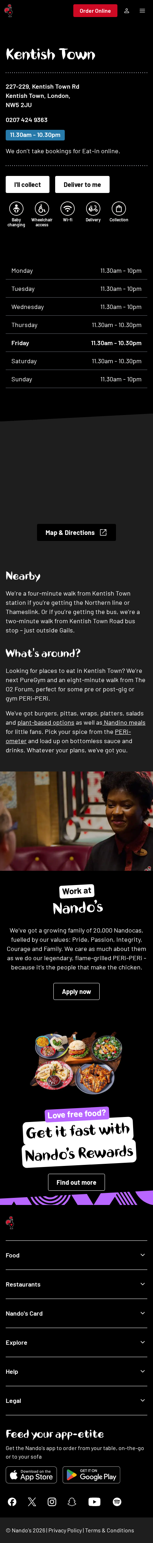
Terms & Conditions (109, 1530)
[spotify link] (117, 1502)
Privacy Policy (65, 1530)
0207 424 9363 (27, 119)
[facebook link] (12, 1502)
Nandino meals (124, 722)
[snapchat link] (71, 1502)
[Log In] (126, 10)
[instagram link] (52, 1502)
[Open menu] (142, 10)
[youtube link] (94, 1502)
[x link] (32, 1502)
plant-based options (45, 722)
